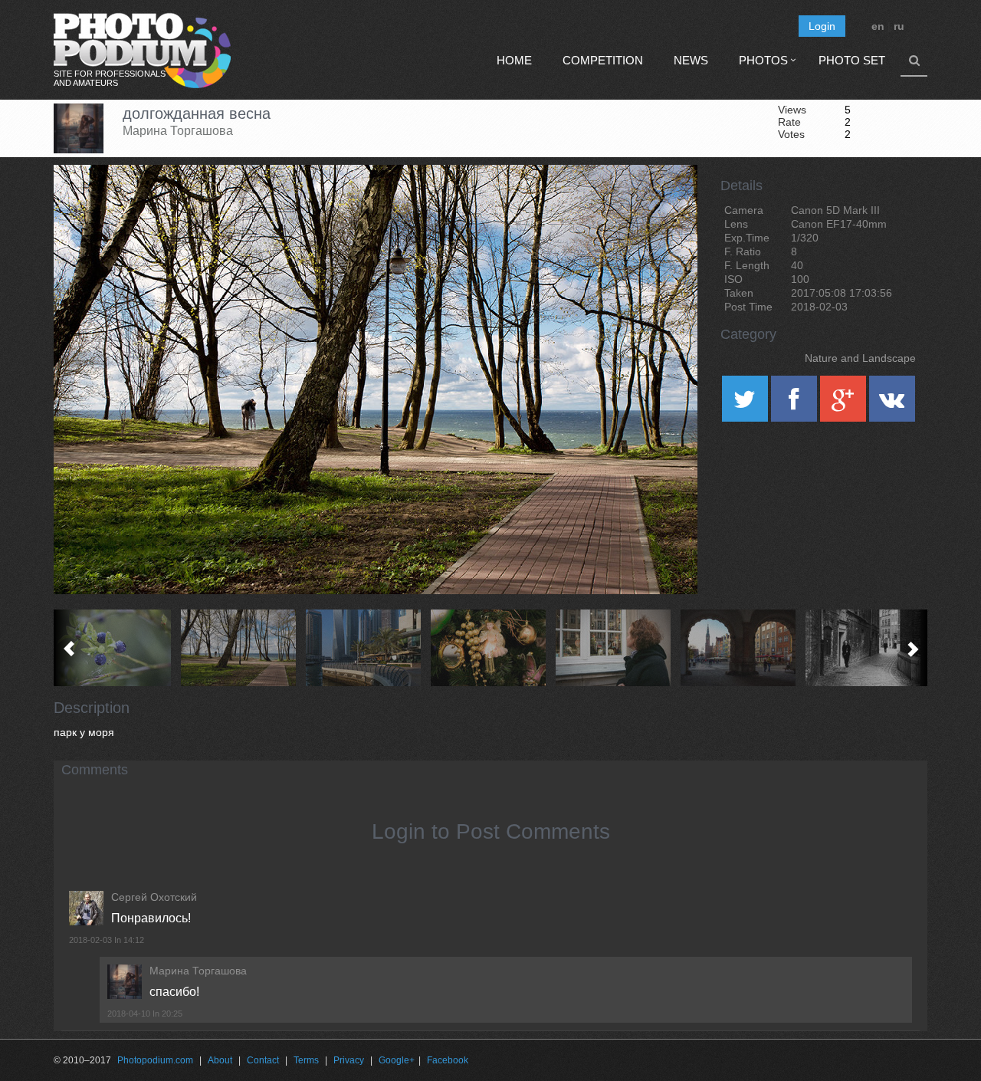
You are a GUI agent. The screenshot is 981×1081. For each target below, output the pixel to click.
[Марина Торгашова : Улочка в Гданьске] (865, 648)
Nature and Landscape (860, 358)
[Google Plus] (844, 404)
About (220, 1060)
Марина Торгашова (178, 130)
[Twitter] (746, 404)
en (877, 26)
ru (899, 26)
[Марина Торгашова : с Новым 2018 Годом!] (491, 648)
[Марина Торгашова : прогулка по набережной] (366, 648)
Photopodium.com (155, 1060)
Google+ (397, 1060)
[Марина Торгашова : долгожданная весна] (241, 648)
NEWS (691, 60)
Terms (306, 1060)
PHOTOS (763, 60)
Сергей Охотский (154, 897)
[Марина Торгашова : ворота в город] (741, 648)
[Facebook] (795, 404)
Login (822, 26)
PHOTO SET (852, 60)
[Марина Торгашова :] (616, 648)
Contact (263, 1060)
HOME (514, 60)
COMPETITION (603, 60)
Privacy (348, 1060)
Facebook (447, 1060)
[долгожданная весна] (667, 204)
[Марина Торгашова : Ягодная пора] (116, 648)
